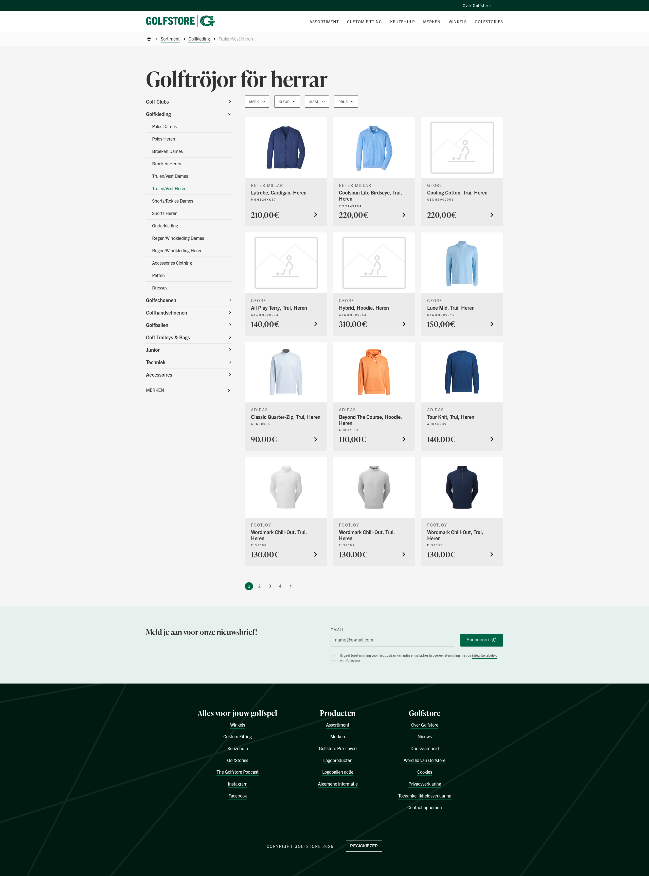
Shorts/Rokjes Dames (172, 201)
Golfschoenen (161, 300)
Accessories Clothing (172, 263)
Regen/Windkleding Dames (178, 238)
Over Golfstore (477, 5)
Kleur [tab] (284, 101)
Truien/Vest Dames (170, 176)
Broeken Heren (166, 163)
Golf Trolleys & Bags (168, 337)
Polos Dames (164, 126)
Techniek (155, 362)
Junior (153, 349)
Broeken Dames (167, 151)
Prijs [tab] (343, 101)
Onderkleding (165, 225)
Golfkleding (199, 39)
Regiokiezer (364, 846)
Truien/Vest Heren (169, 188)
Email (337, 629)
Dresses (159, 287)
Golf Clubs (157, 101)
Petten (158, 275)
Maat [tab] (314, 101)
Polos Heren (163, 139)
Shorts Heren (164, 213)
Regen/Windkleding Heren (177, 250)
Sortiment (170, 39)
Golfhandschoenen (166, 312)
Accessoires (159, 374)
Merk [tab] (254, 101)
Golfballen (157, 325)
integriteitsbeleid (484, 655)
